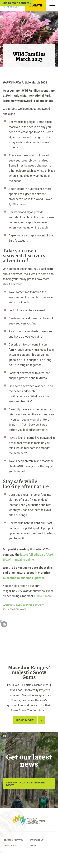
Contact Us (10, 845)
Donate (35, 5)
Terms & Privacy (13, 840)
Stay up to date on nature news (25, 784)
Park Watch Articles (30, 605)
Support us (37, 840)
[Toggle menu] (52, 6)
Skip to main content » (16, 3)
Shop (33, 845)
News (10, 605)
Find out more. (43, 596)
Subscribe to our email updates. (24, 578)
